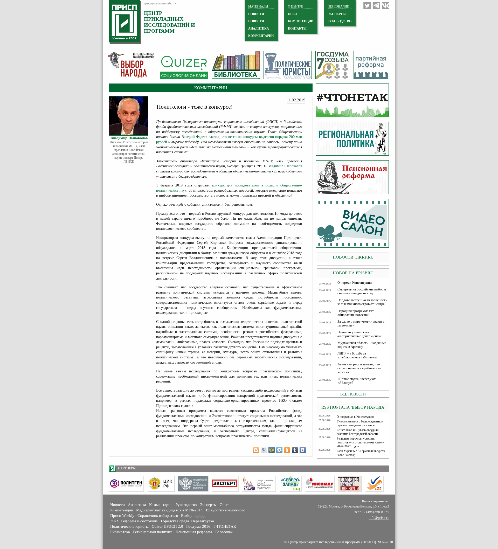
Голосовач (224, 532)
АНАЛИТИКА (258, 28)
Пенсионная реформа (194, 532)
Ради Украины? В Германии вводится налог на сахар (361, 453)
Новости (117, 505)
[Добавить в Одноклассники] (287, 450)
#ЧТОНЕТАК (224, 526)
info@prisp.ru (379, 518)
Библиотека (120, 532)
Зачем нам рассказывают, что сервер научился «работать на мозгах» (359, 368)
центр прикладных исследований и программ (169, 22)
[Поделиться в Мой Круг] (279, 450)
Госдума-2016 (198, 526)
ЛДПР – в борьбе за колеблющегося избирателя (357, 355)
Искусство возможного (225, 510)
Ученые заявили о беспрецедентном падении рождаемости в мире (360, 423)
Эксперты (208, 505)
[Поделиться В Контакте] (303, 450)
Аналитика (137, 505)
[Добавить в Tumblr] (295, 450)
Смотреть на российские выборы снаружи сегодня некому (361, 291)
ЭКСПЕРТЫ (337, 14)
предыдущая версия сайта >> (160, 3)
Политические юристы (129, 526)
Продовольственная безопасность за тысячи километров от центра (362, 302)
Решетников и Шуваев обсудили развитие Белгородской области (357, 432)
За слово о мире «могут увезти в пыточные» (360, 323)
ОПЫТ (293, 14)
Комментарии (160, 505)
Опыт (224, 505)
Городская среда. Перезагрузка (187, 521)
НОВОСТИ (256, 14)
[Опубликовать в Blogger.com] (256, 450)
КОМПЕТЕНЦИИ (300, 21)
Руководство (339, 21)
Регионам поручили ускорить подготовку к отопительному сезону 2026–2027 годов (360, 442)
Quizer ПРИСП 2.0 (167, 526)
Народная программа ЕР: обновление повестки (355, 313)
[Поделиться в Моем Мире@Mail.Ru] (271, 450)
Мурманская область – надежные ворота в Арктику (361, 345)
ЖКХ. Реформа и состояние (134, 521)
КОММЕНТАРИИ (261, 36)
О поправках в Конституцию (355, 417)
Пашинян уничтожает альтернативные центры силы (359, 334)
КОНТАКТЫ (297, 28)
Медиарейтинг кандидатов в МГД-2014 (169, 510)
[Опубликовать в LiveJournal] (264, 450)
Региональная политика (152, 532)
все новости (353, 394)
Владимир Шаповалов (284, 166)
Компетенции (121, 510)
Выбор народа (193, 515)
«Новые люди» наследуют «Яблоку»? (356, 381)
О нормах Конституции (354, 282)
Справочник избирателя (157, 515)
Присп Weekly (122, 515)
